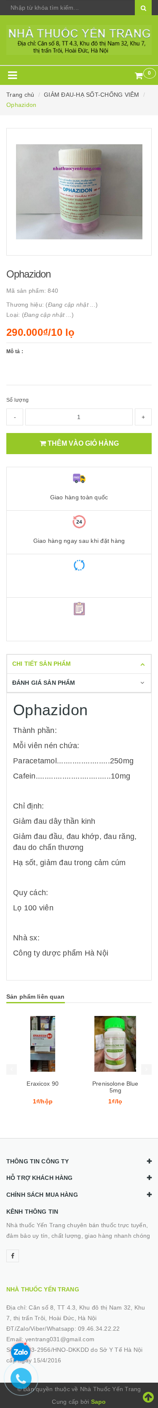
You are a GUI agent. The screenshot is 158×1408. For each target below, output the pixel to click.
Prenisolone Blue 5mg (115, 1087)
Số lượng (17, 400)
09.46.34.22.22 (99, 1328)
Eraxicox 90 (43, 1083)
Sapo (98, 1401)
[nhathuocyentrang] (79, 39)
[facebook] (13, 1256)
